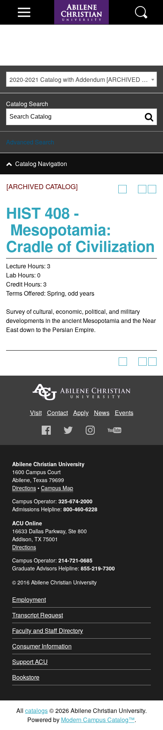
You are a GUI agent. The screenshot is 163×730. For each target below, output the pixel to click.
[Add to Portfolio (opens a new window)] (122, 189)
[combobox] (81, 79)
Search (141, 12)
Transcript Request (37, 615)
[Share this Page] (132, 189)
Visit (36, 412)
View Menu (24, 12)
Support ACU (30, 661)
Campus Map (57, 488)
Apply (81, 412)
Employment (29, 599)
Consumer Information (42, 646)
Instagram (90, 430)
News (102, 412)
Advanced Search (30, 142)
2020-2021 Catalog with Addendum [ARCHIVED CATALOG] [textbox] (83, 79)
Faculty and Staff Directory (47, 630)
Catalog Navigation (41, 163)
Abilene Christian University (81, 392)
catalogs (36, 710)
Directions (24, 488)
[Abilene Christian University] (81, 27)
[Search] (149, 116)
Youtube (114, 430)
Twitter (68, 430)
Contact (57, 412)
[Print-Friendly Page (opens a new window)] (142, 189)
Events (124, 412)
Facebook (46, 430)
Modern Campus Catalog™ (98, 719)
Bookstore (25, 677)
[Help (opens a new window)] (152, 189)
